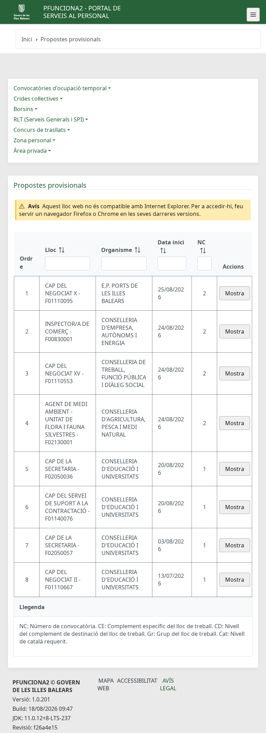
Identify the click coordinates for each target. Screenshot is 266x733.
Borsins (23, 109)
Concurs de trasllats (40, 130)
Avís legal (168, 684)
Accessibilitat (137, 680)
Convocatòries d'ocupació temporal (60, 88)
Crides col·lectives (36, 98)
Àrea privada (30, 150)
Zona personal (32, 140)
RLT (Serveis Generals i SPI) (49, 119)
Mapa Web (105, 684)
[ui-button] (253, 15)
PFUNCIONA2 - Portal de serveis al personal (82, 12)
